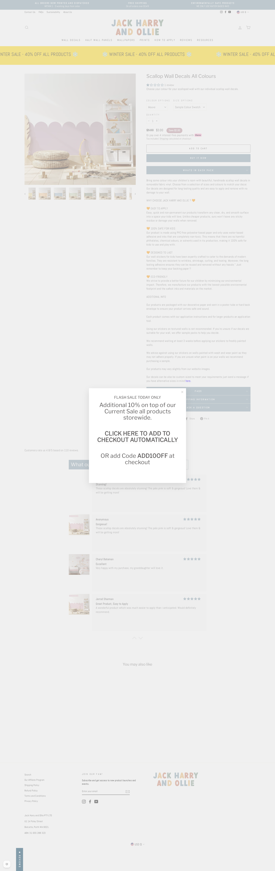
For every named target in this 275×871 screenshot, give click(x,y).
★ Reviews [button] (19, 859)
